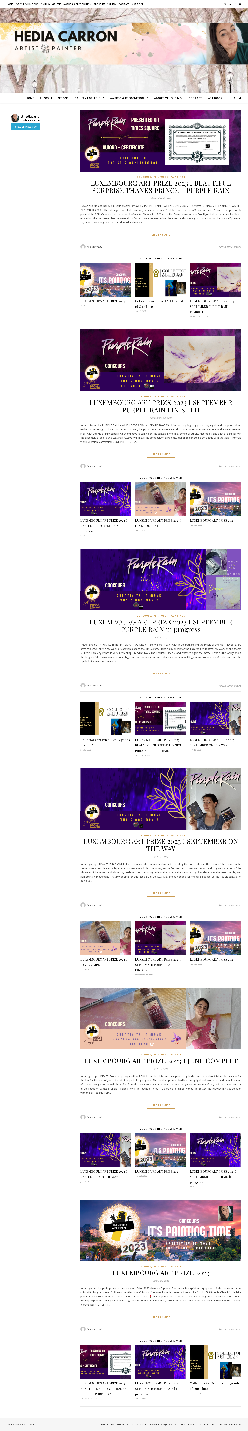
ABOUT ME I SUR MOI (105, 4)
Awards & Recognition (77, 4)
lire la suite (160, 234)
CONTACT (124, 4)
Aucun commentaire (230, 246)
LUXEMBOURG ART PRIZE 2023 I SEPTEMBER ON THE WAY (161, 845)
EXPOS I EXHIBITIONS (27, 4)
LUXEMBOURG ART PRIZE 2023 (102, 301)
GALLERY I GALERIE (51, 4)
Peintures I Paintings (169, 177)
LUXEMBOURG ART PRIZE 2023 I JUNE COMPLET (161, 1060)
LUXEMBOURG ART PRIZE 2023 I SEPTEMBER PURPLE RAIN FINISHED (213, 306)
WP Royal (29, 1424)
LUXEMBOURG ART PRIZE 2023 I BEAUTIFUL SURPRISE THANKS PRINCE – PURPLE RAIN (161, 186)
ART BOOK (138, 4)
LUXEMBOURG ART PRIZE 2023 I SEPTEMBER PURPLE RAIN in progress (103, 525)
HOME (10, 4)
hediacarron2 (94, 246)
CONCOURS (144, 177)
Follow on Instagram (25, 126)
